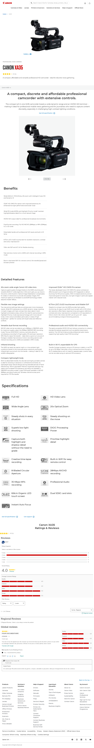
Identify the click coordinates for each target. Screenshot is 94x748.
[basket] (89, 3)
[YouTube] (90, 739)
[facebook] (72, 739)
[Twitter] (86, 739)
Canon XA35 (5, 87)
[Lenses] (29, 8)
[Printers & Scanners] (45, 8)
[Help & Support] (73, 8)
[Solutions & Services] (60, 8)
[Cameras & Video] (23, 8)
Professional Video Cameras (12, 61)
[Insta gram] (77, 739)
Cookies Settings (43, 734)
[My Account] (85, 3)
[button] (29, 179)
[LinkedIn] (81, 739)
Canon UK (5, 739)
